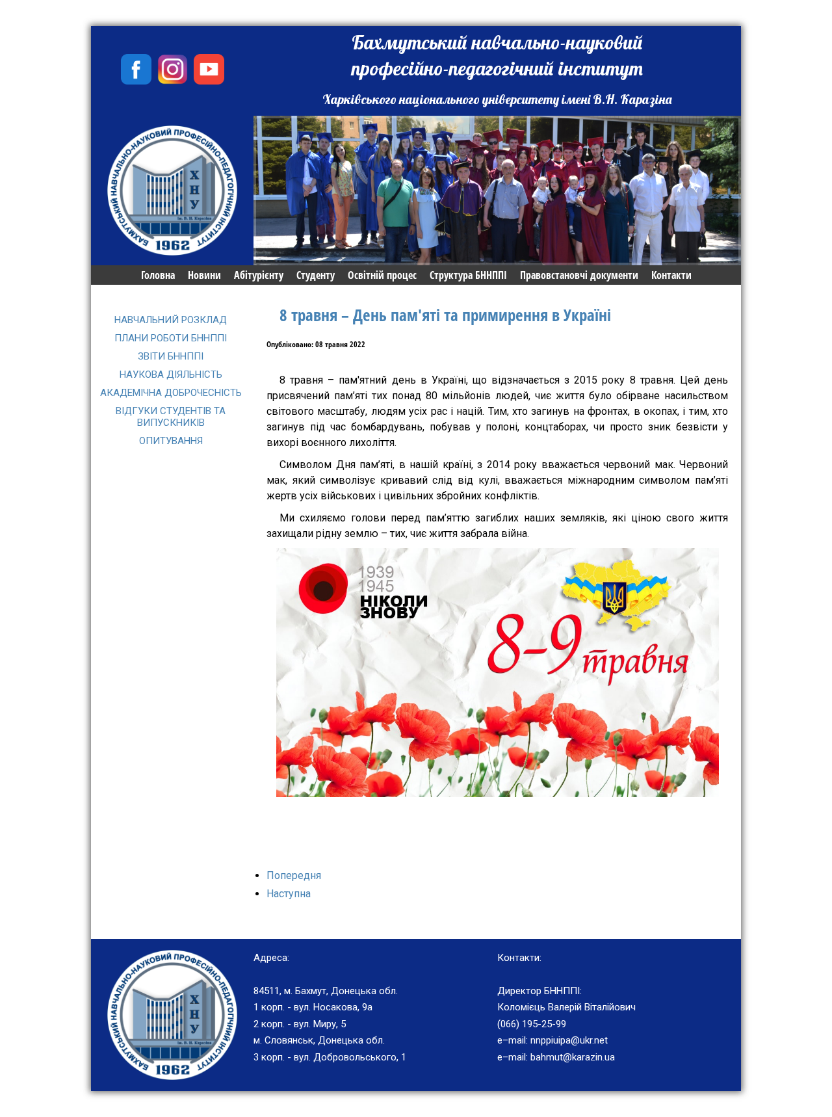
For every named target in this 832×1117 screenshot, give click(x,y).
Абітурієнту (258, 275)
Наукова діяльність (171, 374)
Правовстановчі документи (579, 275)
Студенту (315, 275)
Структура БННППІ (468, 275)
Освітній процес (382, 275)
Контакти (671, 275)
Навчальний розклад (170, 320)
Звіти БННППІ (170, 356)
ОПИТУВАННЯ (171, 441)
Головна (158, 275)
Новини (204, 275)
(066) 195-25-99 (531, 1024)
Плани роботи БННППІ (170, 338)
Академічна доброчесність (171, 393)
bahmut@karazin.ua (572, 1057)
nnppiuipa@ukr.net (569, 1040)
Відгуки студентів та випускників (171, 416)
